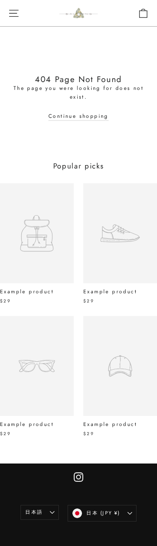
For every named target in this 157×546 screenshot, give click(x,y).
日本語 (34, 511)
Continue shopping (78, 116)
